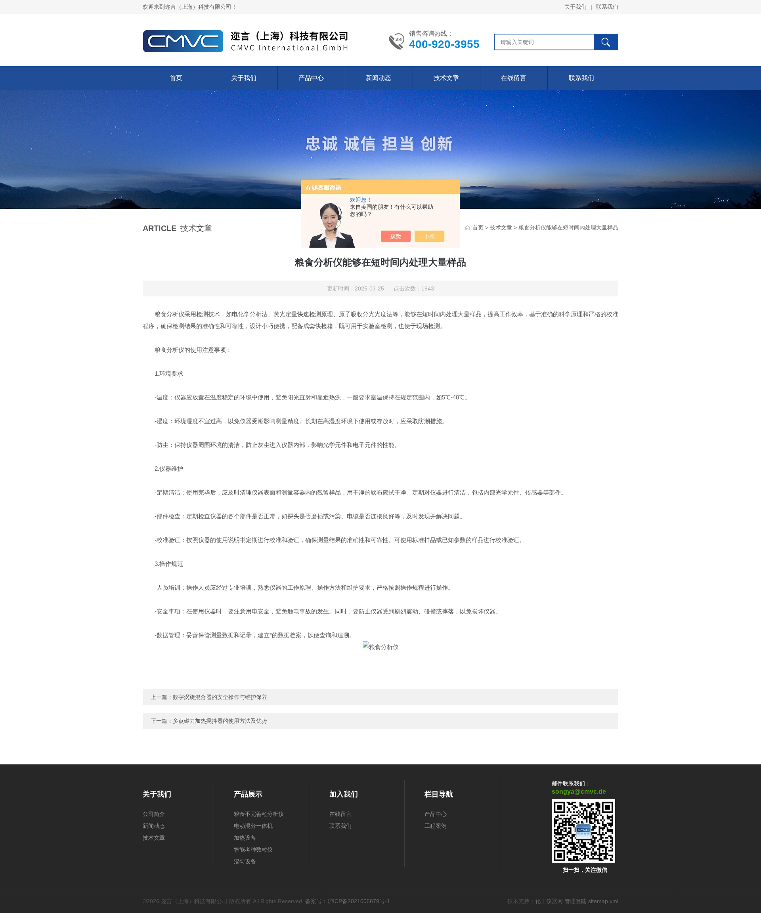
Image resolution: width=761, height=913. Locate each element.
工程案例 (435, 826)
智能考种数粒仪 (253, 849)
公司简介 (154, 814)
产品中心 (311, 77)
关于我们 (575, 7)
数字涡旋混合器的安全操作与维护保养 (220, 697)
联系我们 (607, 7)
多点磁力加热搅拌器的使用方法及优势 (220, 721)
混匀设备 (245, 861)
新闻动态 (378, 77)
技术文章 (446, 77)
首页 (176, 77)
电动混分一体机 (253, 826)
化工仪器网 (549, 901)
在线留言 (513, 77)
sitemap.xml (603, 901)
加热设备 (245, 838)
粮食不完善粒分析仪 (259, 814)
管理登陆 (575, 901)
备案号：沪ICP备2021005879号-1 (347, 901)
